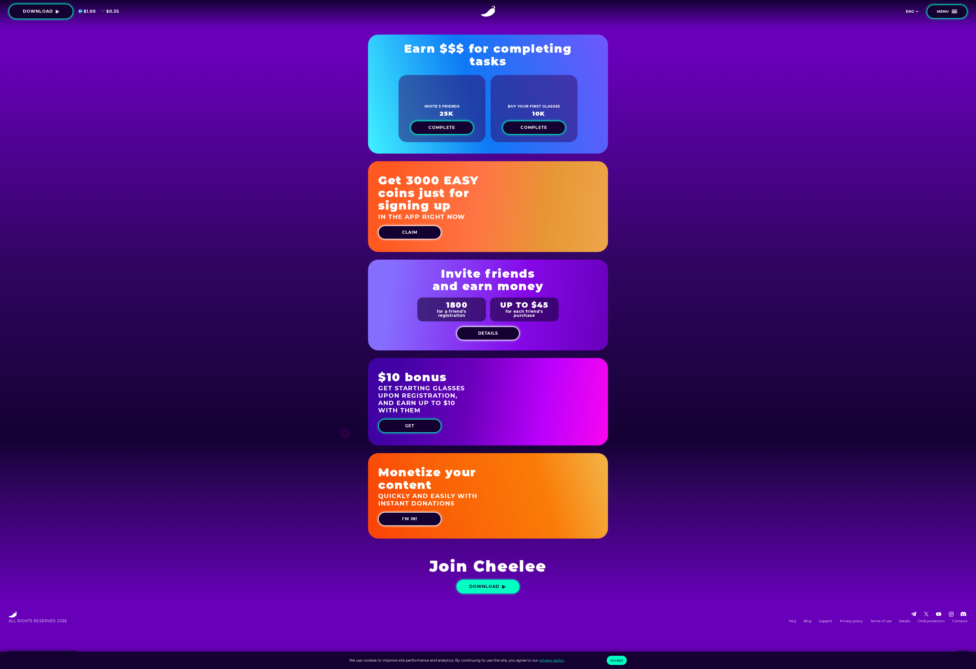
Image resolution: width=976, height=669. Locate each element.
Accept (616, 660)
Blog (807, 621)
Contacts (959, 621)
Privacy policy (851, 621)
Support (825, 621)
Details (904, 621)
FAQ (792, 621)
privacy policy (551, 660)
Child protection (931, 621)
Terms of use (881, 621)
